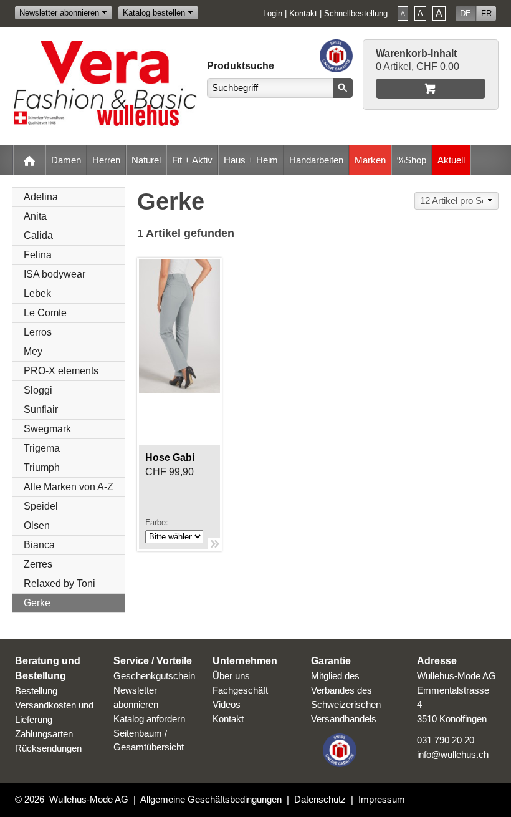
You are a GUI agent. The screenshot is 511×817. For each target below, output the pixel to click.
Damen (66, 160)
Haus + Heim (251, 160)
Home (29, 160)
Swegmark (47, 428)
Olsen (37, 525)
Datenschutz (320, 799)
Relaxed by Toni (59, 583)
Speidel (41, 506)
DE (465, 13)
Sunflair (41, 409)
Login (272, 13)
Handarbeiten (316, 160)
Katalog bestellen (154, 12)
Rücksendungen (48, 748)
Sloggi (38, 390)
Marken (370, 160)
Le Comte (45, 312)
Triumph (42, 467)
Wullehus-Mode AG (88, 799)
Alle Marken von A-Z (68, 486)
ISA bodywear (54, 274)
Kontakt (303, 13)
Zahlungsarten (44, 733)
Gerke (37, 602)
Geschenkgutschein (154, 675)
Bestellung (36, 690)
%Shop (411, 160)
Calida (38, 235)
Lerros (38, 332)
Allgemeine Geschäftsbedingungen (211, 799)
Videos (227, 704)
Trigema (42, 448)
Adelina (41, 196)
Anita (35, 216)
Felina (38, 254)
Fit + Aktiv (192, 160)
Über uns (231, 675)
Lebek (37, 293)
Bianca (39, 544)
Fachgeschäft (240, 690)
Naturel (146, 160)
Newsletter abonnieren (59, 12)
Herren (106, 160)
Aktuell (451, 160)
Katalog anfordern (149, 718)
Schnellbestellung (356, 13)
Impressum (381, 799)
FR (486, 13)
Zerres (38, 564)
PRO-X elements (61, 370)
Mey (33, 351)
